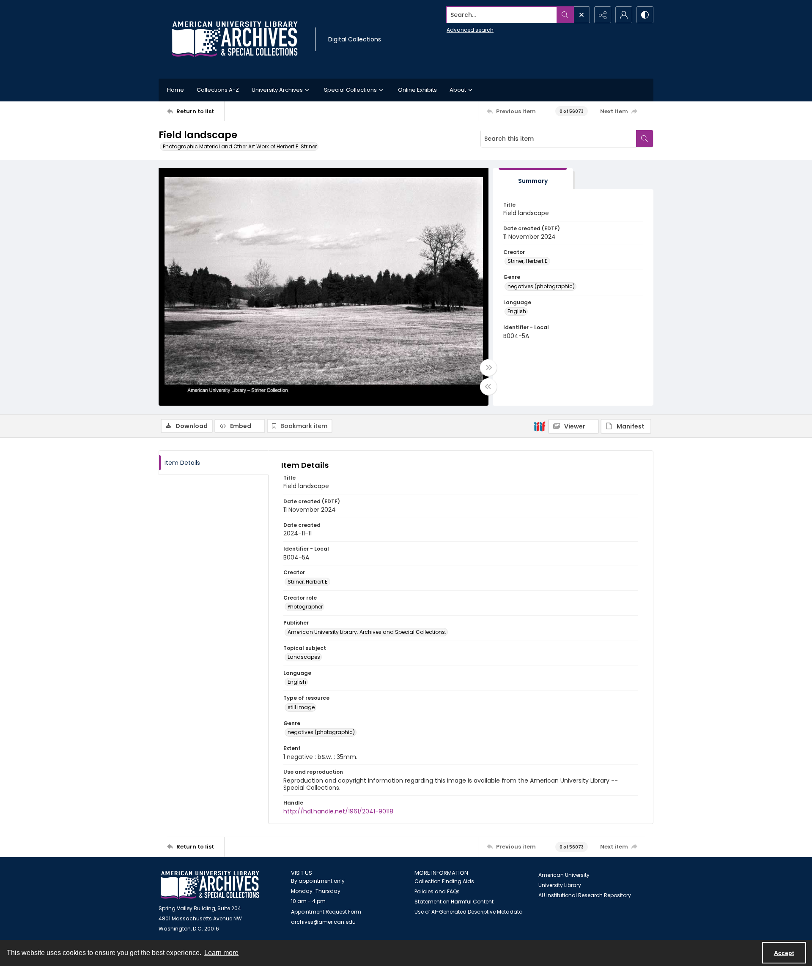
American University (564, 875)
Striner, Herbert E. (528, 261)
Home (175, 90)
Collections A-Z (218, 90)
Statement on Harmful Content (454, 901)
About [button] (458, 90)
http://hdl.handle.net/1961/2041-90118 (338, 811)
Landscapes (304, 656)
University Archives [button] (277, 90)
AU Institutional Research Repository (584, 895)
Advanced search (470, 29)
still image (301, 707)
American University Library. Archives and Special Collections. (367, 632)
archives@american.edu (323, 921)
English (517, 311)
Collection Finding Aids (444, 881)
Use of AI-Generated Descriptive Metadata (468, 911)
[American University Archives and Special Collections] (210, 885)
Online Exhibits (417, 90)
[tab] (533, 179)
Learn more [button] (221, 952)
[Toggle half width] (488, 386)
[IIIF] (539, 426)
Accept (784, 953)
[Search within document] (644, 138)
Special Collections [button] (350, 90)
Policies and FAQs (437, 891)
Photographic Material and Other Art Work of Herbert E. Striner (240, 146)
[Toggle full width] (488, 367)
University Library (559, 885)
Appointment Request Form (326, 911)
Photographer (305, 606)
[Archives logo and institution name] (234, 39)
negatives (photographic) (541, 286)
